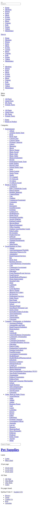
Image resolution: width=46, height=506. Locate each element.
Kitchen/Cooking (15, 221)
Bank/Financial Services (17, 256)
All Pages (8, 99)
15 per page (9, 470)
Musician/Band (14, 429)
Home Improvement (16, 279)
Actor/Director (14, 396)
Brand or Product (11, 121)
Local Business (14, 288)
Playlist (11, 160)
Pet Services (13, 294)
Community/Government (17, 267)
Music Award (14, 152)
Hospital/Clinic (14, 281)
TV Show (12, 181)
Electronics (13, 206)
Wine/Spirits (13, 244)
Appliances (13, 186)
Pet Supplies (13, 233)
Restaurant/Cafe (14, 302)
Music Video (13, 156)
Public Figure (14, 437)
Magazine (12, 146)
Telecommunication (16, 387)
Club (11, 265)
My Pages (8, 103)
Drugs (11, 204)
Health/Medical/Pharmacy (18, 277)
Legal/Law (13, 365)
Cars (11, 196)
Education (12, 271)
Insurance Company (16, 362)
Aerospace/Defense (16, 323)
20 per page (9, 472)
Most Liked (9, 460)
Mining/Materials (15, 369)
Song (11, 169)
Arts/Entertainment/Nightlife (19, 250)
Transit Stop (13, 315)
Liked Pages (9, 101)
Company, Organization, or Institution (18, 321)
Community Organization (18, 337)
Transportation (14, 317)
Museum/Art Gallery (16, 292)
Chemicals (12, 333)
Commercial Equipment (17, 200)
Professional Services (16, 296)
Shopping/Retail (14, 306)
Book (11, 135)
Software (12, 237)
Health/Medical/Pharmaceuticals (20, 358)
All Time (8, 479)
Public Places (13, 298)
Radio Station (14, 163)
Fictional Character (15, 142)
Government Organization (18, 354)
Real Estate (13, 300)
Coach (11, 408)
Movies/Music (14, 223)
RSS (6, 501)
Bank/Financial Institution (18, 327)
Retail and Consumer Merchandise (21, 381)
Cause (11, 331)
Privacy (7, 495)
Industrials (12, 360)
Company (12, 338)
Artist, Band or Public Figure (15, 394)
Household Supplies (16, 217)
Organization (13, 375)
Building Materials (15, 192)
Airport (11, 248)
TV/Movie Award (15, 183)
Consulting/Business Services (19, 342)
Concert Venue (14, 140)
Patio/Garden (13, 231)
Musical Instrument (15, 158)
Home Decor (13, 215)
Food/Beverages (14, 208)
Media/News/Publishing (17, 367)
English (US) (18, 492)
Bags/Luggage (14, 190)
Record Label (14, 165)
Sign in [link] (3, 34)
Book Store (13, 136)
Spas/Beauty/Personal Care (18, 308)
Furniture (12, 210)
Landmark (12, 285)
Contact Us (9, 499)
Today (7, 485)
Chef (11, 406)
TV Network (13, 179)
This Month (9, 481)
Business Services (15, 262)
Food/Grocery (14, 275)
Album (11, 131)
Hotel (11, 283)
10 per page (9, 468)
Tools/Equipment (15, 238)
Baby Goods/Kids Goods (18, 188)
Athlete (11, 400)
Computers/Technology (17, 340)
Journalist (12, 423)
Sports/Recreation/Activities (18, 312)
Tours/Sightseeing (15, 313)
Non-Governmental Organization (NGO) (23, 371)
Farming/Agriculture (16, 350)
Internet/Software (15, 363)
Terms (7, 497)
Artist (11, 398)
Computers (13, 202)
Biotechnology (14, 329)
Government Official (16, 421)
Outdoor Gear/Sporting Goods (19, 229)
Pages (7, 120)
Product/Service (14, 235)
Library (11, 144)
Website (12, 242)
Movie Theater (14, 150)
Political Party (14, 379)
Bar (10, 258)
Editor (11, 415)
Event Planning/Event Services (19, 273)
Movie (11, 148)
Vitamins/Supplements (16, 240)
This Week (8, 483)
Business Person (14, 404)
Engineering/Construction (18, 348)
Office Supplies (14, 227)
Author (11, 402)
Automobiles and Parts (17, 325)
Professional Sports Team (18, 161)
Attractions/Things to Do (17, 252)
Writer (11, 440)
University (12, 319)
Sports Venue (13, 173)
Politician (12, 433)
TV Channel (13, 177)
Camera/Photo (14, 194)
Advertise (8, 503)
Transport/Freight (15, 388)
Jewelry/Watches (15, 219)
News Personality (15, 431)
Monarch (12, 427)
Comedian (12, 410)
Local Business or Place (13, 246)
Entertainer (13, 417)
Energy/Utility (14, 346)
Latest (7, 459)
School (11, 304)
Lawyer (12, 425)
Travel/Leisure (14, 390)
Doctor (11, 414)
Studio (11, 175)
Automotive (13, 254)
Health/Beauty (14, 213)
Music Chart (13, 154)
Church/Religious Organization (19, 263)
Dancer (11, 412)
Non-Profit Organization (17, 373)
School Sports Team (16, 167)
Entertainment (10, 129)
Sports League (14, 171)
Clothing (12, 198)
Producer (12, 435)
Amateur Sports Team (16, 133)
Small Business (14, 385)
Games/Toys (13, 211)
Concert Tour (13, 138)
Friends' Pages (10, 105)
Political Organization (16, 377)
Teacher (12, 439)
